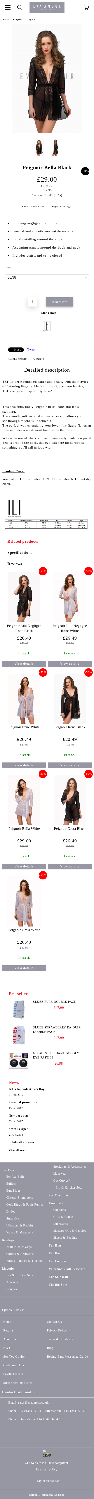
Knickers (12, 1282)
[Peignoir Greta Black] (70, 824)
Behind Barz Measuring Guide (67, 1356)
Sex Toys (8, 1170)
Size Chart (49, 313)
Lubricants (60, 1223)
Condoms (59, 1209)
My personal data (48, 1480)
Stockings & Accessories (69, 1166)
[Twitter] (17, 1427)
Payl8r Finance (13, 1374)
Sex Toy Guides (14, 1356)
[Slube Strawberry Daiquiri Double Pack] (18, 1035)
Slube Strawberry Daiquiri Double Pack (57, 1029)
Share (17, 349)
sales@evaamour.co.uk (33, 1402)
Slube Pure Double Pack (54, 1001)
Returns (8, 1330)
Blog (50, 1348)
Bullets (11, 1183)
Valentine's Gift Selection (67, 1269)
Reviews (14, 564)
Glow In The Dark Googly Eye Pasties (56, 1055)
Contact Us (54, 1321)
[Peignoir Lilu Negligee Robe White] (70, 621)
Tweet (31, 349)
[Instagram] (27, 1427)
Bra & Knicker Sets (19, 1275)
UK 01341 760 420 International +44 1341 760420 (52, 1411)
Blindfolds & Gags (18, 1246)
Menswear (60, 1173)
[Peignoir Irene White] (24, 722)
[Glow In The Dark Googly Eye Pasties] (18, 1061)
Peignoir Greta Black (69, 828)
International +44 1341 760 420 (39, 1419)
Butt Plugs (13, 1190)
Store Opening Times (17, 1382)
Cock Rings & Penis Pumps (24, 1204)
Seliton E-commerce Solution (47, 1494)
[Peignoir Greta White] (24, 925)
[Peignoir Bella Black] (47, 132)
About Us (9, 1339)
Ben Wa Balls (15, 1176)
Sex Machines (58, 1195)
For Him (55, 1245)
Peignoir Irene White (24, 727)
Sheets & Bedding (65, 1237)
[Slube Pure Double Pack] (18, 1009)
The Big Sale (58, 1284)
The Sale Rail (58, 1277)
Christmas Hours (14, 1365)
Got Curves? (61, 1180)
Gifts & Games (63, 1216)
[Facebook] (7, 1427)
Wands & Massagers (19, 1232)
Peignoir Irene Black (69, 727)
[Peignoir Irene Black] (70, 722)
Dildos (10, 1211)
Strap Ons (13, 1218)
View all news (17, 1150)
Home (6, 19)
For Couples (57, 1261)
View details (24, 663)
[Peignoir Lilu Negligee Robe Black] (24, 621)
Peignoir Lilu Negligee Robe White (70, 628)
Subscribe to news (23, 1142)
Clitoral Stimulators (19, 1197)
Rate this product (17, 358)
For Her (54, 1253)
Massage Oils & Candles (69, 1230)
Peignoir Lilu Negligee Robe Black (24, 628)
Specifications (19, 552)
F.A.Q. (7, 1348)
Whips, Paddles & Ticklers (24, 1260)
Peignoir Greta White (24, 930)
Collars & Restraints (20, 1253)
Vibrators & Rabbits (19, 1225)
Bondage (8, 1240)
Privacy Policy (57, 1330)
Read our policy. (47, 1469)
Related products (22, 541)
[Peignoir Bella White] (24, 824)
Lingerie (17, 19)
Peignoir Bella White (24, 828)
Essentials (56, 1203)
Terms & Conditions (60, 1339)
